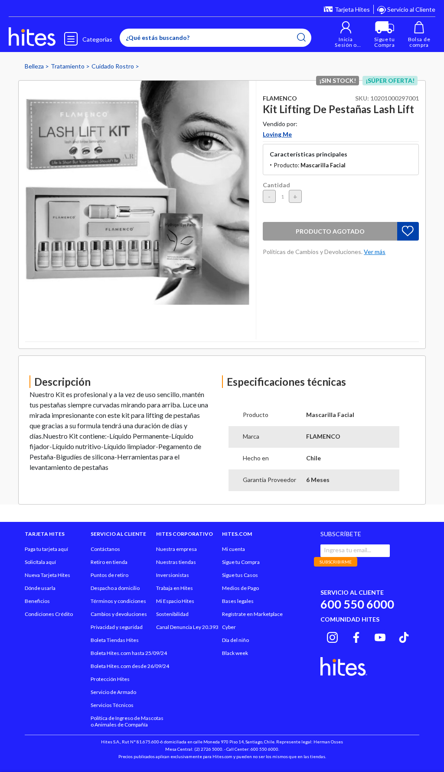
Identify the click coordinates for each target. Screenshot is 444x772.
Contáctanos (105, 549)
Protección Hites (110, 679)
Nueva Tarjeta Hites (47, 575)
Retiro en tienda (109, 562)
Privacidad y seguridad (117, 627)
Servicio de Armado (113, 692)
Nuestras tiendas (176, 562)
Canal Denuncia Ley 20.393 (187, 627)
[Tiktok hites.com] (403, 636)
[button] (346, 34)
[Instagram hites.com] (332, 636)
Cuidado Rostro (113, 66)
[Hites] (32, 36)
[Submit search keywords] (301, 37)
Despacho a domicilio (115, 588)
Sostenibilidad (172, 614)
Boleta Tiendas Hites (115, 640)
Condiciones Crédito (49, 614)
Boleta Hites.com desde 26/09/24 (130, 666)
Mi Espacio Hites (175, 601)
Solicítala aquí (40, 562)
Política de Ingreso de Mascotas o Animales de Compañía (127, 721)
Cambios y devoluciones (119, 614)
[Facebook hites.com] (356, 636)
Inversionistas (172, 575)
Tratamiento (68, 66)
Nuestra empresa (176, 549)
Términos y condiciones (118, 601)
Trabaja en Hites (174, 588)
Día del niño (235, 640)
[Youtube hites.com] (380, 636)
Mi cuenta (233, 549)
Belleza (35, 66)
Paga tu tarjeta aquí (46, 549)
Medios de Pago (240, 588)
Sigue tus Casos (240, 575)
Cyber (229, 627)
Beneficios (37, 601)
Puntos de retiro (109, 575)
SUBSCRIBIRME (336, 561)
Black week (235, 653)
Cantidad (276, 185)
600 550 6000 (357, 604)
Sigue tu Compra (241, 562)
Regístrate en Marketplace (252, 614)
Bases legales (238, 601)
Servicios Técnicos (112, 705)
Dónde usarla (40, 588)
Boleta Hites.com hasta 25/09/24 (129, 653)
